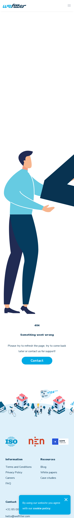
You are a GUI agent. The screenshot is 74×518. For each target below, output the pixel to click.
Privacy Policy (14, 472)
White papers (48, 472)
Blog (43, 467)
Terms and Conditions (19, 467)
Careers (10, 478)
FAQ (8, 483)
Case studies (48, 478)
